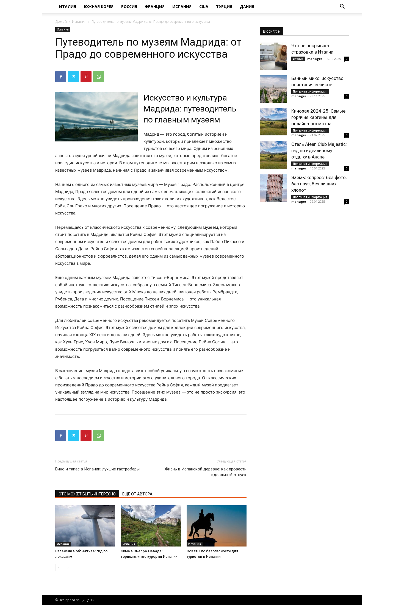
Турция (224, 6)
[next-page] (67, 567)
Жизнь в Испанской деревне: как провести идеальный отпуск (206, 472)
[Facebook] (60, 76)
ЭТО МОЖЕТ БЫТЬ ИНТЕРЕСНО (87, 494)
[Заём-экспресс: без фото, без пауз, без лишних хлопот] (273, 188)
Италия (67, 6)
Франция (155, 6)
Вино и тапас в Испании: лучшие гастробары (97, 469)
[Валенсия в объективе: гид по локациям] (85, 526)
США (203, 6)
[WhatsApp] (98, 76)
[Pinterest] (86, 76)
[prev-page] (58, 567)
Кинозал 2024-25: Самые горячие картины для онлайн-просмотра (318, 117)
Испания (182, 6)
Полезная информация (310, 91)
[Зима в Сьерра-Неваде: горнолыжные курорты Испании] (151, 526)
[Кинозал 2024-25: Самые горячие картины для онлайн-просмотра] (273, 121)
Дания (247, 6)
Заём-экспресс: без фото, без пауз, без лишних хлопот (319, 184)
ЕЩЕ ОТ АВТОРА (137, 494)
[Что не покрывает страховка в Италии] (273, 56)
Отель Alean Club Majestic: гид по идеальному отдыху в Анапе (319, 150)
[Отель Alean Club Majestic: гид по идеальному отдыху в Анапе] (273, 155)
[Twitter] (73, 76)
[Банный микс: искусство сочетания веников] (273, 89)
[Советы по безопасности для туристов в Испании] (217, 526)
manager (314, 59)
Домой (61, 21)
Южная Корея (99, 6)
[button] (342, 7)
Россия (129, 6)
